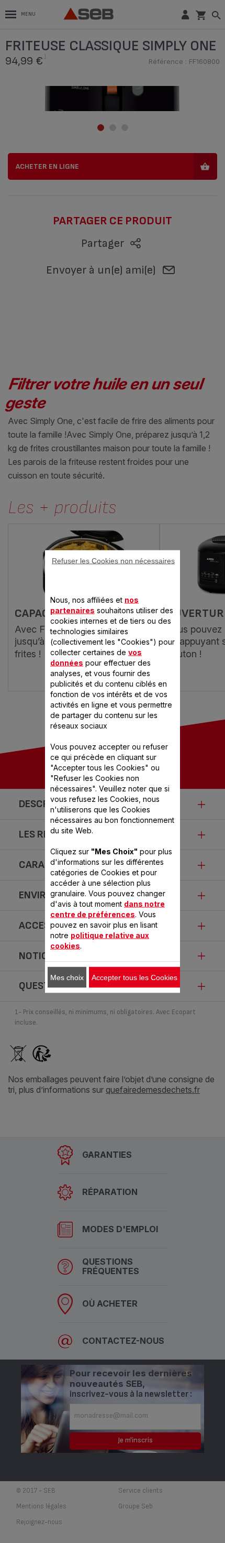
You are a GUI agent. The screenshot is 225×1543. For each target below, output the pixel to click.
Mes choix (67, 977)
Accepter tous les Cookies (134, 977)
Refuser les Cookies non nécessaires (113, 561)
